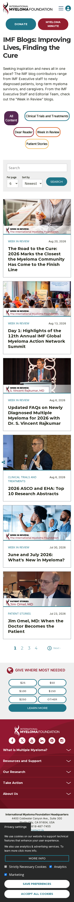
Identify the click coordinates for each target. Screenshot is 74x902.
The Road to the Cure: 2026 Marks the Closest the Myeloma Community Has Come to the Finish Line (36, 259)
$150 (52, 691)
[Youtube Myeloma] (32, 741)
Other (52, 699)
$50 (52, 682)
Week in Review (48, 132)
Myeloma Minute (53, 24)
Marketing (16, 875)
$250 (22, 699)
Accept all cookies (37, 894)
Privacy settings (15, 827)
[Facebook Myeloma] (12, 741)
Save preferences (37, 884)
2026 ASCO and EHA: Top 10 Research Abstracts (36, 491)
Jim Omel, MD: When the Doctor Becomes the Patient (35, 626)
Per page (12, 177)
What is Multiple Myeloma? (25, 750)
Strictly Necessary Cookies (27, 867)
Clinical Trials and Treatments (47, 116)
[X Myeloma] (22, 741)
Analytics (60, 867)
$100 (22, 691)
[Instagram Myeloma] (62, 741)
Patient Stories (36, 144)
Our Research (14, 772)
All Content (11, 118)
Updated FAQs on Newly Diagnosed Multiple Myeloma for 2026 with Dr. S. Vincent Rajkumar (35, 415)
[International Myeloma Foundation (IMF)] (30, 8)
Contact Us (37, 830)
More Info (37, 858)
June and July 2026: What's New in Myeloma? (36, 557)
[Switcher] (3, 462)
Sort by (26, 177)
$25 (22, 682)
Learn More (37, 708)
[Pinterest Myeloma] (52, 741)
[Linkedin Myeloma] (42, 741)
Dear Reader (24, 132)
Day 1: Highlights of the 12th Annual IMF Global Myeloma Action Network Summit (36, 338)
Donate (21, 24)
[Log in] (68, 8)
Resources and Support (22, 761)
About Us (10, 794)
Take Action (13, 783)
